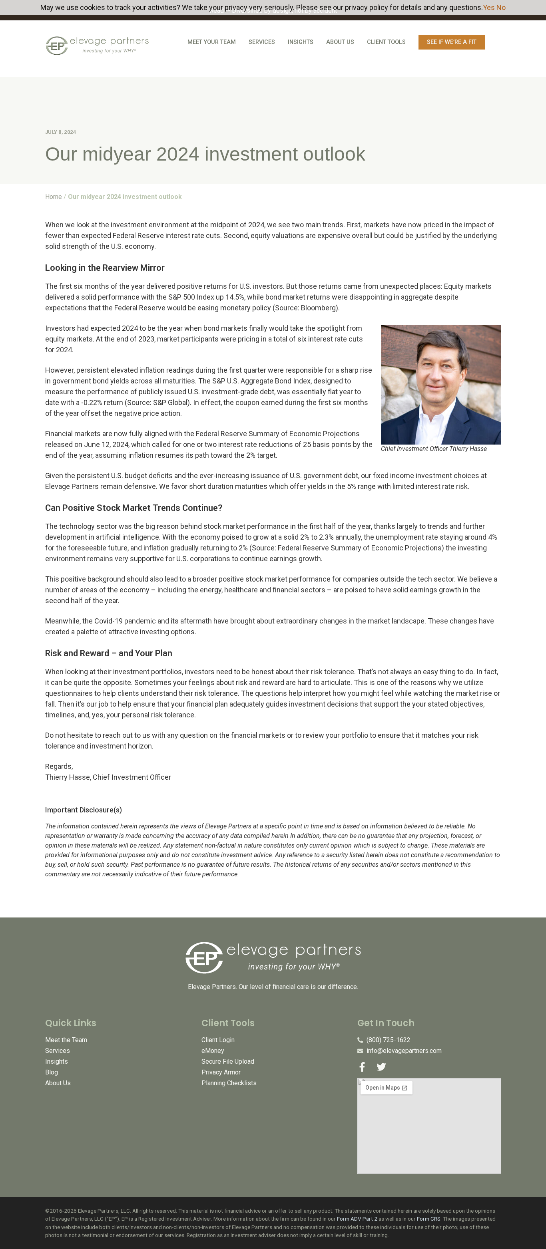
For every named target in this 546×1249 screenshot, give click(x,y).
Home (53, 197)
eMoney (212, 1050)
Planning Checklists (229, 1083)
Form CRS (428, 1218)
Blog (51, 1072)
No (501, 7)
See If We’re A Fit (451, 42)
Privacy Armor (221, 1072)
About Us (340, 42)
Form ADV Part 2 (357, 1218)
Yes (489, 7)
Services (262, 42)
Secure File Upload (227, 1061)
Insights (300, 42)
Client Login (218, 1040)
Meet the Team (66, 1040)
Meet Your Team (211, 42)
